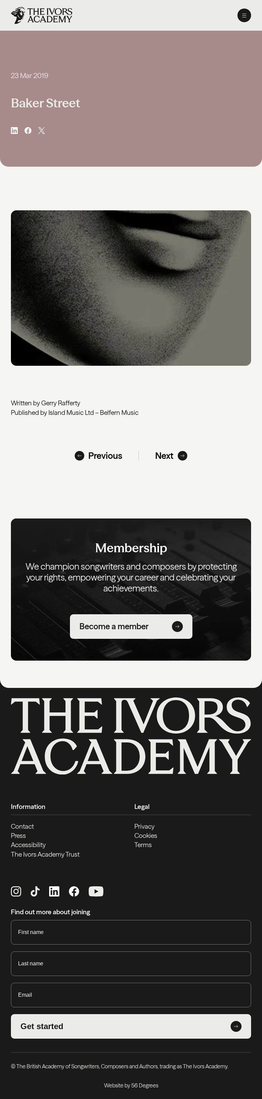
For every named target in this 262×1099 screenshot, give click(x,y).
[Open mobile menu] (244, 15)
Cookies (145, 835)
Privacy (144, 826)
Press (18, 835)
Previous (105, 455)
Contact (22, 826)
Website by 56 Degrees (131, 1085)
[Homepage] (41, 15)
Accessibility (28, 845)
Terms (143, 845)
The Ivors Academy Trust (45, 854)
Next (164, 455)
